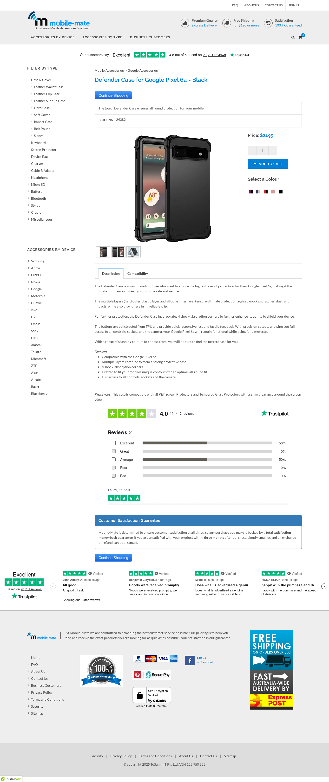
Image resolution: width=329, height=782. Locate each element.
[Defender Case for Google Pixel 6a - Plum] (250, 192)
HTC (34, 338)
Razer (35, 387)
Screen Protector (44, 149)
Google (36, 289)
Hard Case (42, 108)
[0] (300, 36)
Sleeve (38, 136)
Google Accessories (143, 70)
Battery (36, 191)
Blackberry (39, 393)
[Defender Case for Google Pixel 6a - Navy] (257, 192)
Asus (34, 373)
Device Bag (39, 156)
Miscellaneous (42, 219)
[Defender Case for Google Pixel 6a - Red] (265, 192)
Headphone (39, 177)
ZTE (34, 366)
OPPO (36, 275)
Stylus (35, 205)
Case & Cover (41, 80)
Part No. (107, 120)
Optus (35, 324)
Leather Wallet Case (49, 87)
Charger (37, 163)
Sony (34, 331)
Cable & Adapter (43, 170)
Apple (35, 268)
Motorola (38, 296)
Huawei (37, 303)
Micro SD (38, 184)
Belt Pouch (42, 129)
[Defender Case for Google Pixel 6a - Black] (280, 192)
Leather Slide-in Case (49, 101)
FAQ (235, 5)
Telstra (36, 352)
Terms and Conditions (47, 699)
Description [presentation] (111, 273)
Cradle (36, 212)
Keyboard (38, 143)
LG (33, 317)
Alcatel (36, 380)
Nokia (35, 282)
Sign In (294, 5)
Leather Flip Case (47, 94)
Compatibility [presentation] (137, 273)
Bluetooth (38, 198)
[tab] (111, 273)
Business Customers (46, 685)
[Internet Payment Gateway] (151, 674)
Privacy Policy (42, 692)
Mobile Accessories (109, 70)
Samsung (37, 261)
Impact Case (43, 122)
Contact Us (274, 5)
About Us (251, 5)
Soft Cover (42, 115)
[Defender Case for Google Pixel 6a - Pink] (272, 192)
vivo (34, 310)
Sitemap (37, 713)
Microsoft (38, 359)
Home (35, 657)
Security (37, 706)
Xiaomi (36, 345)
